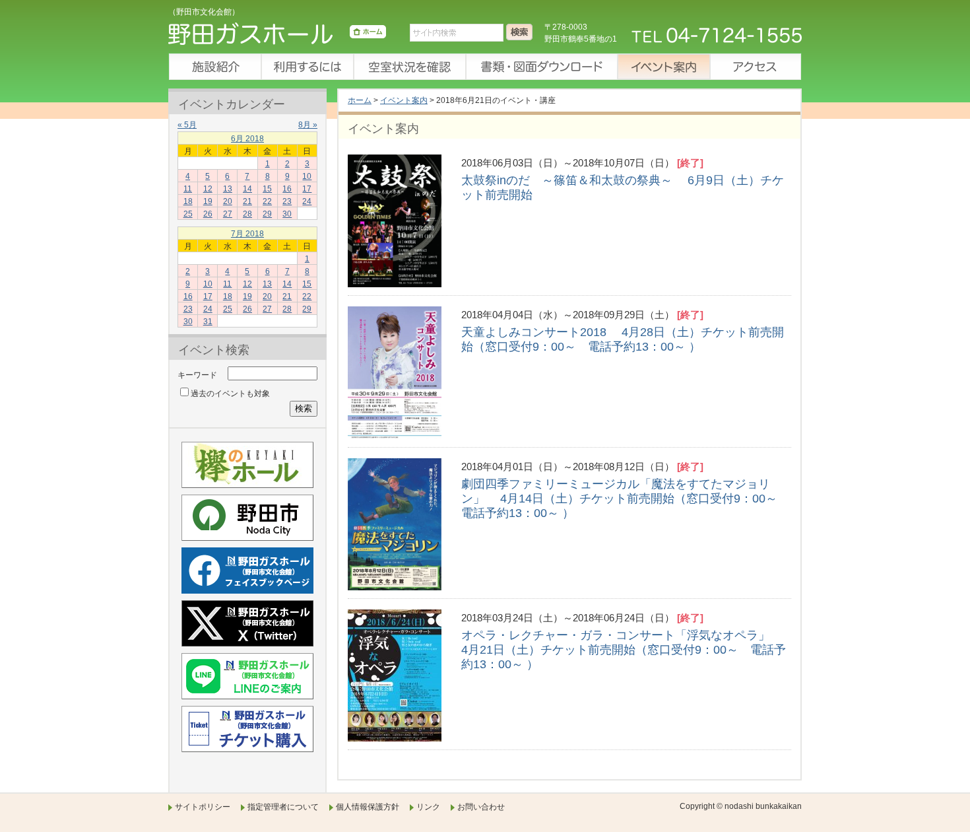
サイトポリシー (202, 807)
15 (267, 188)
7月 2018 (247, 233)
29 (267, 214)
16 (287, 188)
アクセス (755, 67)
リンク (428, 807)
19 (207, 201)
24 (306, 201)
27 (227, 214)
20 (227, 201)
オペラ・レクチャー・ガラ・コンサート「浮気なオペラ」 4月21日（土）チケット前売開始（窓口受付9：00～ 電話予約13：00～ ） (629, 650)
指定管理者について (283, 807)
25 (188, 214)
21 (247, 201)
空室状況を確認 (409, 67)
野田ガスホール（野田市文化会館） (277, 36)
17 (306, 188)
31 (207, 321)
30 (287, 214)
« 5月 (187, 124)
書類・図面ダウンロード (541, 67)
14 (247, 188)
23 (287, 201)
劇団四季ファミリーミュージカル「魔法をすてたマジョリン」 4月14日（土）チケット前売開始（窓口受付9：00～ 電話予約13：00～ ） (625, 498)
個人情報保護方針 (367, 807)
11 (187, 188)
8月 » (307, 124)
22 (267, 201)
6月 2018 (247, 138)
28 (247, 214)
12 (207, 188)
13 (227, 188)
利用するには (307, 67)
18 (188, 201)
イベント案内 (663, 67)
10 (306, 176)
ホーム (360, 100)
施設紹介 (214, 67)
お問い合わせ (481, 807)
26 (207, 214)
